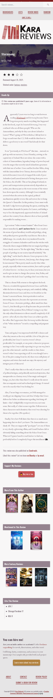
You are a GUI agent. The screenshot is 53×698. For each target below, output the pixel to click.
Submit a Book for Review (26, 682)
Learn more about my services (26, 662)
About (8, 676)
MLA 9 (10, 616)
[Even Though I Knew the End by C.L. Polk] (27, 503)
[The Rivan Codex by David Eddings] (11, 577)
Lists (20, 12)
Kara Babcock (19, 691)
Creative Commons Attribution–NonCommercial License (29, 692)
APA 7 (10, 606)
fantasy (17, 84)
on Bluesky (31, 455)
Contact (23, 676)
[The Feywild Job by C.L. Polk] (12, 503)
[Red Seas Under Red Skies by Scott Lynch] (26, 577)
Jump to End (26, 17)
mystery (24, 84)
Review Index (33, 12)
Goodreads (33, 450)
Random (47, 12)
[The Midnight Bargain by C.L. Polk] (41, 503)
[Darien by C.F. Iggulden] (41, 577)
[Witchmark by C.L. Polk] (17, 540)
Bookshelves (8, 12)
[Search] (48, 5)
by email (41, 455)
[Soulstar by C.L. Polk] (36, 540)
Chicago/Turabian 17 (15, 611)
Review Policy (41, 676)
